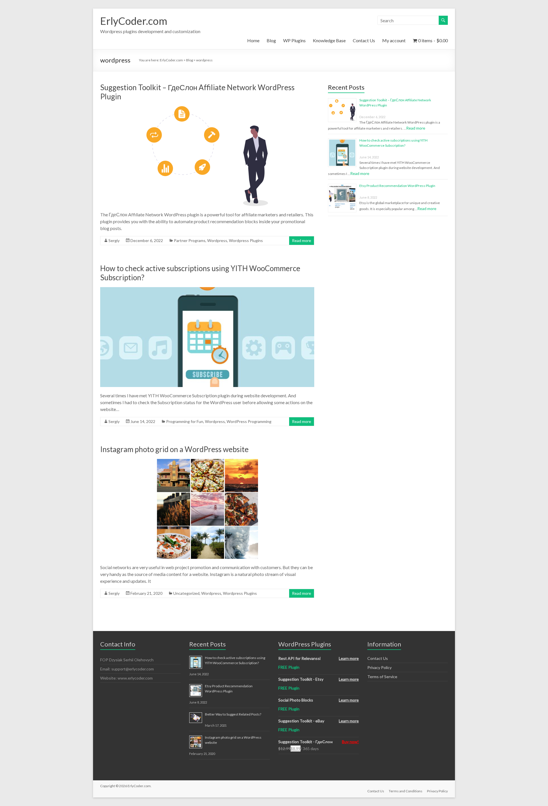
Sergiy (114, 240)
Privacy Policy (379, 667)
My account (394, 40)
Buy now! (350, 741)
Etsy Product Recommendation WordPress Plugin (397, 186)
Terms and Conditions (405, 791)
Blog (271, 40)
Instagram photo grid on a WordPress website (174, 449)
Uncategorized (186, 593)
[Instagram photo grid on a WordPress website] (207, 461)
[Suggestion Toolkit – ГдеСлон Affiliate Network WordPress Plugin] (207, 109)
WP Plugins (294, 40)
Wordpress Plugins (246, 240)
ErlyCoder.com (133, 21)
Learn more (349, 658)
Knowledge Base (329, 40)
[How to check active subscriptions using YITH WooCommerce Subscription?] (207, 290)
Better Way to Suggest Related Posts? (233, 714)
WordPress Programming (249, 421)
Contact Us (364, 40)
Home (253, 40)
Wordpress (217, 240)
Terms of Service (382, 676)
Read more (301, 240)
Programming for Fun (184, 421)
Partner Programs (190, 240)
